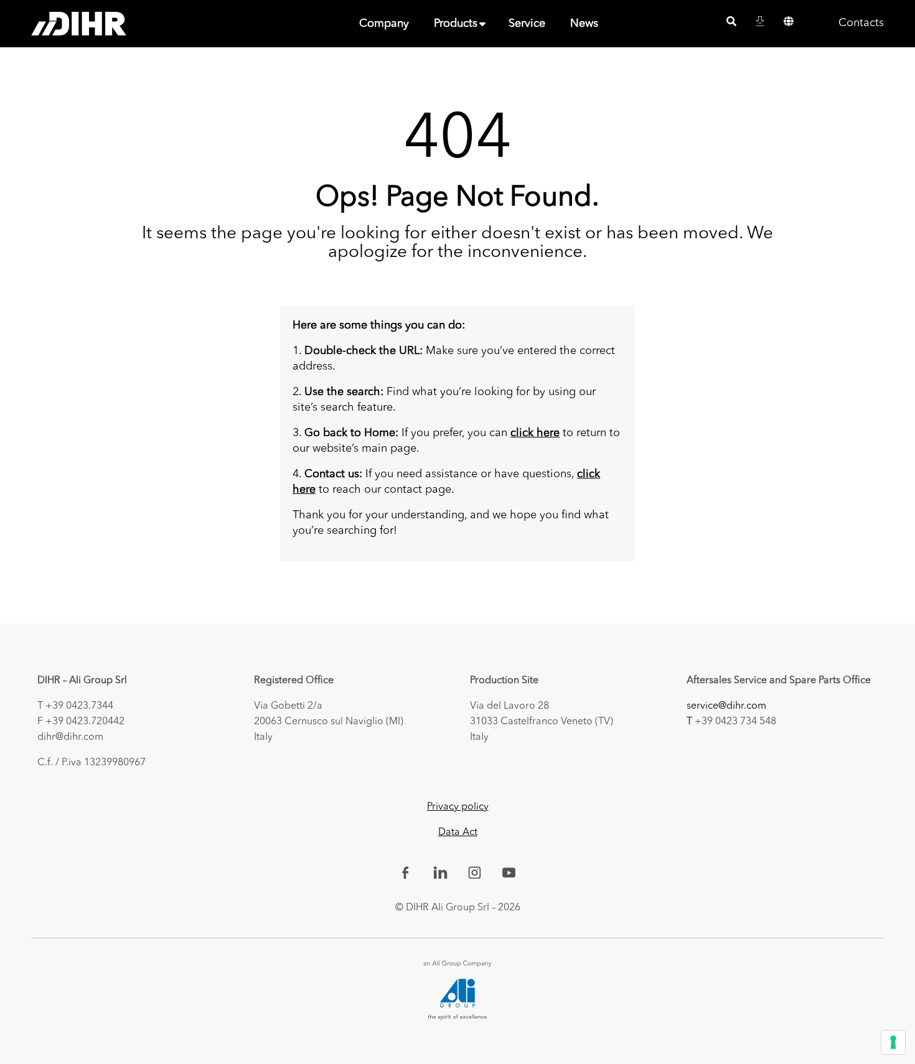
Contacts (861, 23)
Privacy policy (458, 807)
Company (384, 23)
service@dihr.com (726, 706)
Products (455, 23)
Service (527, 23)
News (584, 23)
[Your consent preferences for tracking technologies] (893, 1042)
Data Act (457, 833)
